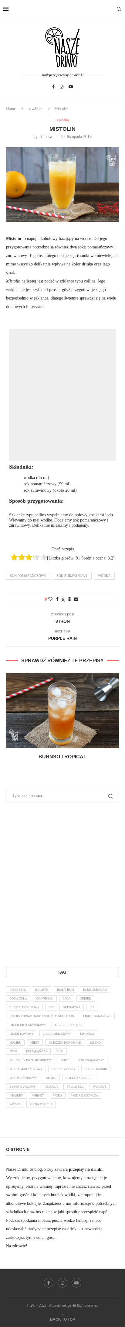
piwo (13, 1051)
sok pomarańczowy (28, 575)
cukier (85, 998)
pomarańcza (36, 1051)
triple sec (75, 1086)
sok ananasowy (91, 1060)
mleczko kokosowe (65, 1042)
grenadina (71, 1007)
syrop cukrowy (22, 1086)
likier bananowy (97, 1016)
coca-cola (18, 998)
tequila (51, 1086)
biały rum (65, 989)
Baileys (41, 989)
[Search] (119, 9)
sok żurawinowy (72, 575)
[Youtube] (71, 87)
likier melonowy (57, 1033)
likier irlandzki (68, 1025)
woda (57, 1095)
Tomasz (45, 136)
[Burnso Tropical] (62, 710)
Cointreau (44, 998)
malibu (15, 1042)
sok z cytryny (64, 1069)
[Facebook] (53, 87)
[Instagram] (61, 87)
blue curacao (95, 989)
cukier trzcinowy (24, 1007)
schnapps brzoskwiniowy (30, 1060)
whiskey (16, 1095)
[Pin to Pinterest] (69, 599)
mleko (95, 1042)
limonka (87, 1033)
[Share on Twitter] (63, 599)
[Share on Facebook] (57, 599)
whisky (38, 1095)
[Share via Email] (76, 599)
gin (51, 1007)
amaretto (17, 989)
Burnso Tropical (62, 756)
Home (11, 108)
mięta (34, 1042)
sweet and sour (79, 1077)
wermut (99, 1086)
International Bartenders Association (41, 1016)
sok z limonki (96, 1069)
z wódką (35, 108)
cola (66, 998)
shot (65, 1060)
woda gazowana (84, 1095)
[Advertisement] (62, 395)
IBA (92, 1007)
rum (59, 1051)
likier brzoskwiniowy (27, 1025)
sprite (51, 1077)
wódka (104, 575)
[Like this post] (50, 599)
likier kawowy (21, 1033)
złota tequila (41, 1104)
